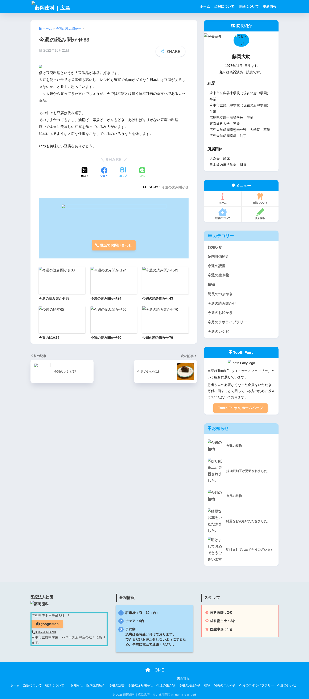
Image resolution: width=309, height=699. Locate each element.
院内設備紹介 (218, 256)
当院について (224, 6)
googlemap (49, 624)
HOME (157, 670)
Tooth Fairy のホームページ (240, 408)
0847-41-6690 (45, 632)
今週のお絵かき (220, 313)
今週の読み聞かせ (175, 187)
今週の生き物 (218, 275)
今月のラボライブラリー (227, 322)
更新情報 (269, 6)
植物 (211, 285)
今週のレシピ (218, 332)
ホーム (205, 6)
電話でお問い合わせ (115, 245)
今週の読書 (217, 266)
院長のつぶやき (220, 294)
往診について (249, 6)
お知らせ (215, 247)
